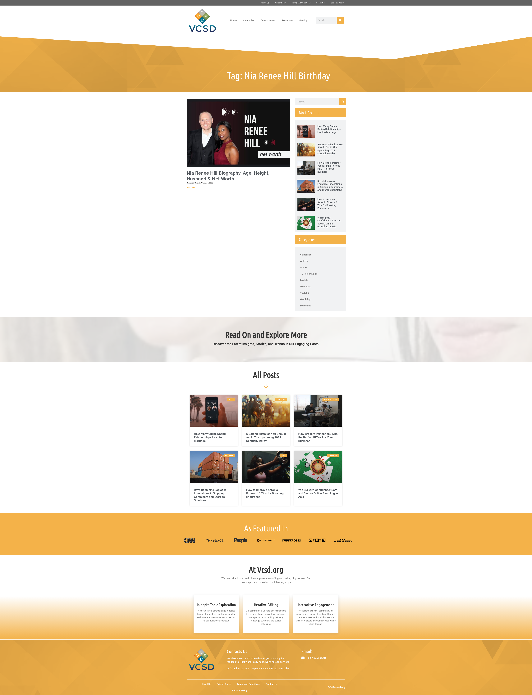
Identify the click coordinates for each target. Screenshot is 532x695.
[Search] (340, 20)
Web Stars (305, 286)
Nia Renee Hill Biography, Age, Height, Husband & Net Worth (228, 176)
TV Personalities (309, 273)
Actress (304, 261)
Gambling (305, 299)
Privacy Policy (280, 3)
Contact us (321, 3)
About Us (265, 3)
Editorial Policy (337, 3)
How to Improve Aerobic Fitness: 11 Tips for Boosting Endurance (328, 204)
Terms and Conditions (301, 3)
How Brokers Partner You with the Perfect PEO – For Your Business (328, 167)
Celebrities (248, 20)
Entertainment (268, 20)
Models (304, 280)
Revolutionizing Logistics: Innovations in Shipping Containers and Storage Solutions (330, 186)
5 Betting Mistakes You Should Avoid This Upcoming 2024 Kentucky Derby (330, 149)
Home (233, 20)
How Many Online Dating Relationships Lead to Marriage (329, 129)
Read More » (191, 188)
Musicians (287, 20)
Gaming (303, 20)
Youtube (304, 292)
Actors (303, 267)
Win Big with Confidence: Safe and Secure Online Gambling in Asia (329, 222)
